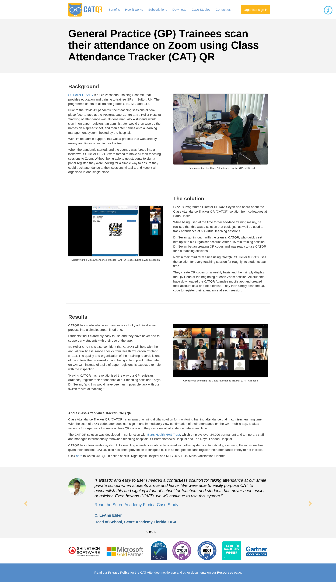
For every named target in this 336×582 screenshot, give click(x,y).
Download (179, 9)
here (79, 456)
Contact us (223, 9)
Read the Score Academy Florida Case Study (136, 504)
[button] (25, 502)
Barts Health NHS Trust (163, 434)
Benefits (114, 9)
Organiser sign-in (256, 10)
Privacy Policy (119, 572)
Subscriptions (157, 9)
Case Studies (201, 9)
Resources (225, 572)
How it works (134, 9)
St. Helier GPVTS (80, 95)
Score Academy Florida (145, 522)
